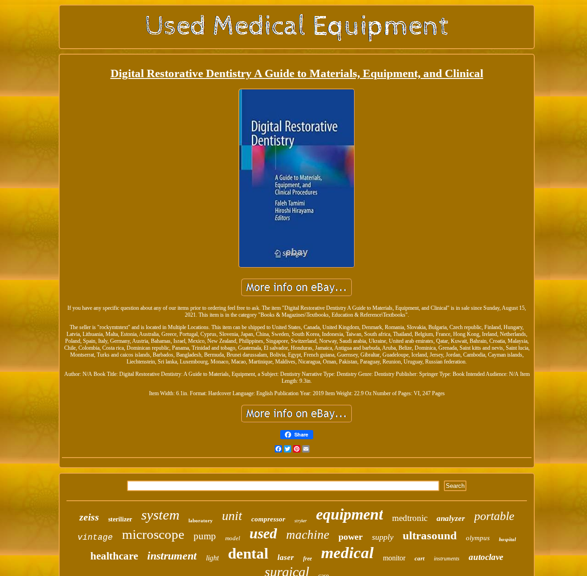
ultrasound (430, 535)
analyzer (451, 518)
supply (382, 537)
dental (248, 553)
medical (347, 553)
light (212, 558)
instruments (447, 558)
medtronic (409, 518)
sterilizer (120, 519)
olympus (478, 538)
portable (494, 516)
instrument (172, 556)
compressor (268, 519)
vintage (95, 537)
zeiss (89, 517)
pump (205, 536)
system (160, 515)
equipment (349, 514)
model (232, 538)
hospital (507, 539)
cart (420, 558)
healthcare (114, 556)
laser (285, 557)
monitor (394, 558)
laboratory (200, 520)
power (350, 536)
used (263, 533)
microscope (153, 534)
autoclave (486, 557)
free (307, 558)
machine (307, 535)
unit (232, 516)
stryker (300, 520)
